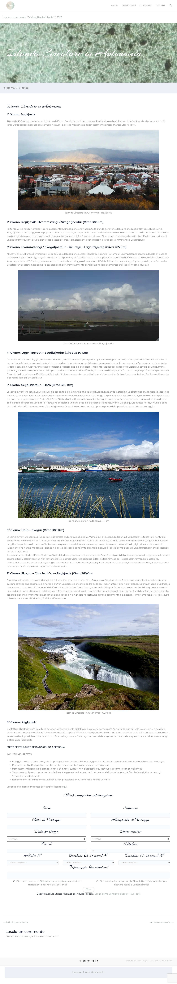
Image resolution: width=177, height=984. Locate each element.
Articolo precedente (15, 922)
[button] (171, 5)
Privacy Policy (130, 961)
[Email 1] (97, 961)
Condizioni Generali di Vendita (161, 961)
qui (65, 786)
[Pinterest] (88, 961)
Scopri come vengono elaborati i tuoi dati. (117, 894)
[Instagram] (84, 961)
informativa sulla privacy (54, 881)
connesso (24, 936)
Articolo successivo (162, 922)
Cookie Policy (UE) (143, 961)
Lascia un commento (14, 17)
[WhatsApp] (92, 961)
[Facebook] (80, 961)
